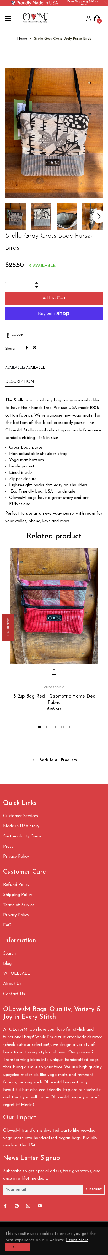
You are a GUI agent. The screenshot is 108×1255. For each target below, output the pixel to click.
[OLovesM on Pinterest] (17, 1206)
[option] (54, 638)
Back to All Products (57, 760)
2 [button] (45, 727)
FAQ (7, 925)
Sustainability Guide (22, 836)
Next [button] (98, 216)
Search (9, 953)
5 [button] (62, 727)
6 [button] (68, 727)
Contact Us (14, 994)
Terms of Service (18, 905)
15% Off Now (8, 627)
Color (16, 334)
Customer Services (20, 816)
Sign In (88, 18)
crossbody (54, 687)
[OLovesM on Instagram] (28, 1206)
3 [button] (51, 727)
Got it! (18, 1247)
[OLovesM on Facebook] (5, 1206)
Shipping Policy (17, 895)
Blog (7, 964)
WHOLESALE (16, 974)
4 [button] (56, 727)
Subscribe (94, 1189)
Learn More (77, 1240)
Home (22, 39)
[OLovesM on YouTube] (40, 1206)
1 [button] (39, 727)
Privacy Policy (16, 856)
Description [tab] (19, 382)
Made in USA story (21, 826)
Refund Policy (16, 885)
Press (8, 847)
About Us (12, 984)
